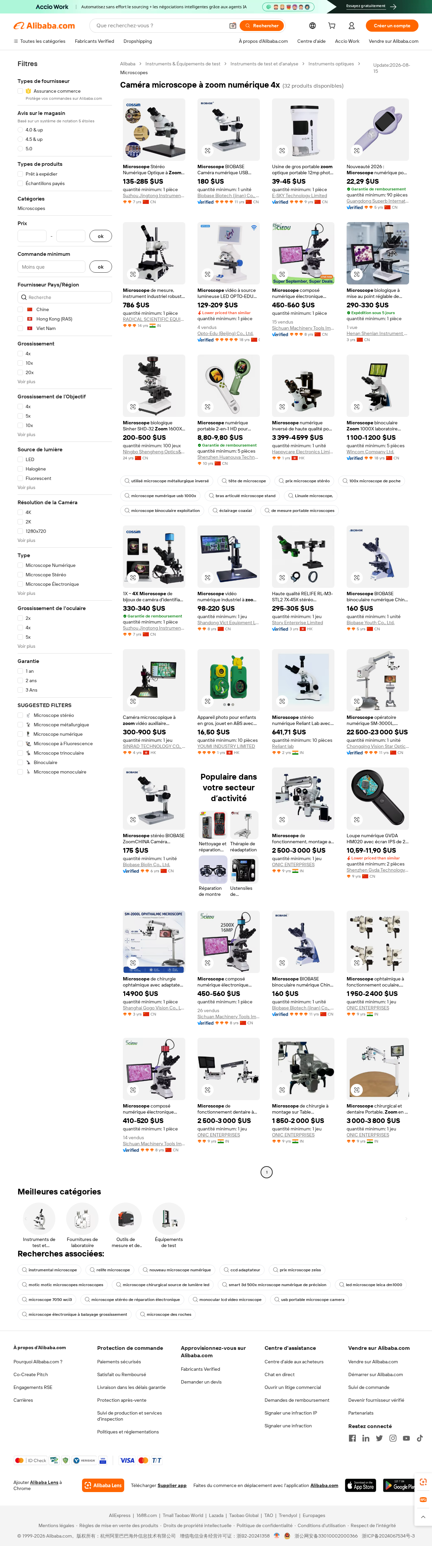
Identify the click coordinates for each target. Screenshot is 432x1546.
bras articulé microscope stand (245, 495)
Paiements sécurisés (119, 1361)
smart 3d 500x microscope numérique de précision (277, 1284)
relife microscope (113, 1270)
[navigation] (65, 619)
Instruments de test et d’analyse (264, 63)
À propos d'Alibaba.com (40, 1347)
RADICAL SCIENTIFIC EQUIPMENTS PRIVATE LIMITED (154, 319)
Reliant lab (283, 746)
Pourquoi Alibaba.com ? (38, 1361)
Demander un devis (201, 1382)
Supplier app (172, 1485)
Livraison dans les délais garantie (131, 1387)
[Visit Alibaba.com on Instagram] (393, 1438)
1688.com (146, 1515)
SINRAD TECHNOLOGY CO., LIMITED (154, 746)
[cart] (333, 26)
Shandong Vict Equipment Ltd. (228, 622)
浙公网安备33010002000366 (326, 1536)
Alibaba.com (324, 1485)
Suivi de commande (368, 1387)
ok (101, 236)
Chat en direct (280, 1374)
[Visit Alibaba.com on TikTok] (420, 1438)
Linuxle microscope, (314, 495)
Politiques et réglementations (128, 1431)
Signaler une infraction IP (291, 1413)
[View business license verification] (277, 1536)
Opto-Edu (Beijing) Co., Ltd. (225, 333)
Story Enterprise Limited (297, 622)
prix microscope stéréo (308, 481)
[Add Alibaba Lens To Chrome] (103, 1485)
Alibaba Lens (44, 1482)
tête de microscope (247, 481)
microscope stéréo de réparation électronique (135, 1299)
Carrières (23, 1400)
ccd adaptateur (245, 1270)
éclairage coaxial (235, 510)
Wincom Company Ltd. (370, 451)
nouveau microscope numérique (180, 1270)
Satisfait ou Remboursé (121, 1374)
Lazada (216, 1515)
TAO (268, 1515)
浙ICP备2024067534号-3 (388, 1536)
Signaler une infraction (288, 1425)
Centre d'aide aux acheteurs (294, 1361)
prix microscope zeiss (300, 1270)
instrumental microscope (53, 1270)
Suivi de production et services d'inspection (129, 1416)
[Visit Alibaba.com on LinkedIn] (366, 1438)
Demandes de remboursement (297, 1400)
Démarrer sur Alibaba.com (375, 1374)
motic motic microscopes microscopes (66, 1284)
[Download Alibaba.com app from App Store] (360, 1485)
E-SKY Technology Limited (299, 195)
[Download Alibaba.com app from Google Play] (400, 1485)
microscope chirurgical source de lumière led (166, 1284)
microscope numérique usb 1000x (163, 495)
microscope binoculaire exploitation (165, 510)
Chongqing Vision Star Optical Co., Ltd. (378, 746)
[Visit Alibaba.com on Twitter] (379, 1438)
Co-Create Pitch (31, 1374)
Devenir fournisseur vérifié (376, 1400)
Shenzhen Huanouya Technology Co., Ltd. (228, 457)
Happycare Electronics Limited (303, 451)
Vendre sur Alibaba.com (373, 1361)
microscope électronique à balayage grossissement (78, 1314)
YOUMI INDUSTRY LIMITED (226, 746)
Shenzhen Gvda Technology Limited (378, 870)
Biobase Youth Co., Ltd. (371, 622)
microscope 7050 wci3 (50, 1299)
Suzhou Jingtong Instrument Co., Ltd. (154, 195)
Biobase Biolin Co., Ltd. (146, 864)
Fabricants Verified (200, 1369)
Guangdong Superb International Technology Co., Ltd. (378, 201)
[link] (423, 1482)
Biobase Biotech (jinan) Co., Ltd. (228, 195)
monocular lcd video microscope (230, 1299)
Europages (314, 1515)
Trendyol (288, 1515)
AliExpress (120, 1515)
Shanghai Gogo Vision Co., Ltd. (154, 1007)
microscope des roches (169, 1314)
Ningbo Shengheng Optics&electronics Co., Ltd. (154, 451)
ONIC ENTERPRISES (293, 864)
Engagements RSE (33, 1387)
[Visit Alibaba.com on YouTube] (406, 1438)
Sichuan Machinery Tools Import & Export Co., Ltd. (303, 328)
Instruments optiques (331, 63)
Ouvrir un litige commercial (293, 1387)
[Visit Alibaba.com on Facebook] (352, 1438)
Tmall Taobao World (183, 1515)
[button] (233, 26)
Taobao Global (244, 1515)
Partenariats (361, 1413)
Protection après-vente (121, 1400)
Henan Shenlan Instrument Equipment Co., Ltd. (378, 333)
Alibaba (127, 63)
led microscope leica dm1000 (374, 1284)
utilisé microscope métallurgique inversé (170, 481)
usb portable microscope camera (313, 1299)
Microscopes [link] (134, 72)
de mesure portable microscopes (302, 510)
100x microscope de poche (375, 481)
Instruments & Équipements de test (182, 63)
